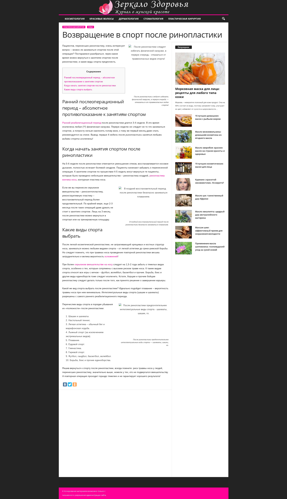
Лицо (90, 27)
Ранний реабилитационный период (81, 122)
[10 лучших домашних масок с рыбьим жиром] (183, 120)
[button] (223, 18)
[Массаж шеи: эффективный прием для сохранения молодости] (183, 232)
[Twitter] (70, 384)
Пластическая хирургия (184, 18)
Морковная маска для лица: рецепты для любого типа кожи (197, 93)
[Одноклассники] (75, 384)
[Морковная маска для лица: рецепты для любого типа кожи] (200, 69)
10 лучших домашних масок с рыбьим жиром (208, 117)
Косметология (75, 18)
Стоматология (153, 18)
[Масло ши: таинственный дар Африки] (183, 200)
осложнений (111, 256)
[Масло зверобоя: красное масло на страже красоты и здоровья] (183, 152)
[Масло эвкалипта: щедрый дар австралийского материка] (183, 216)
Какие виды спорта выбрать (78, 89)
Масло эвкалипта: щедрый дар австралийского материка (210, 214)
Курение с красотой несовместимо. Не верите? (209, 181)
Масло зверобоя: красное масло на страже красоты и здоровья (210, 150)
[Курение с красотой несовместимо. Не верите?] (183, 184)
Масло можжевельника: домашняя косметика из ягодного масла (208, 135)
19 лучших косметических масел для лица (209, 165)
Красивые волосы (102, 18)
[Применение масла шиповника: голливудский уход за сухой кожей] (183, 248)
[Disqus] (115, 432)
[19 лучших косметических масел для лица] (183, 168)
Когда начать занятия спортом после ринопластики (90, 85)
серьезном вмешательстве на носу (94, 264)
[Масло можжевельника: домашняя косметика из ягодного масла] (183, 136)
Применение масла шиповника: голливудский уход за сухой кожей (210, 246)
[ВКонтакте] (65, 384)
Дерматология (129, 18)
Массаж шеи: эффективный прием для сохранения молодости (208, 230)
